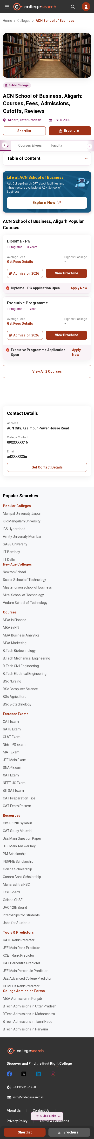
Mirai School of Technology (23, 595)
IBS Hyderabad (14, 529)
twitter (23, 1074)
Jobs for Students (16, 923)
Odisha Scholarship (17, 869)
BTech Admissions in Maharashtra (29, 1014)
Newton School (14, 572)
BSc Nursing (12, 681)
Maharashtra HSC (16, 884)
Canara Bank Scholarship (22, 877)
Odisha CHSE (13, 900)
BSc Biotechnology (17, 704)
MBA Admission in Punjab (22, 998)
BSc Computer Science (20, 689)
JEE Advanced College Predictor (27, 978)
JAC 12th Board (15, 907)
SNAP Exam (12, 767)
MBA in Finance (14, 620)
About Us (14, 1110)
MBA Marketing (15, 643)
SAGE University (15, 544)
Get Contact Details (47, 467)
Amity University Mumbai (22, 536)
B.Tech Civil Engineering (21, 666)
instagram (52, 1074)
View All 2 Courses (47, 371)
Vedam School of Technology (25, 603)
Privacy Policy (17, 1121)
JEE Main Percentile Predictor (25, 971)
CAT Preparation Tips (19, 798)
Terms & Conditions (54, 1121)
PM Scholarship (15, 854)
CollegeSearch (34, 7)
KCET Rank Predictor (18, 955)
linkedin (38, 1074)
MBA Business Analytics (21, 635)
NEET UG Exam (14, 783)
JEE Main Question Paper (22, 838)
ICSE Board (11, 892)
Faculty (56, 145)
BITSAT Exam (13, 790)
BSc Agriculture (15, 697)
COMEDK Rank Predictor (21, 986)
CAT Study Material (17, 831)
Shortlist (24, 131)
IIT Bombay (11, 552)
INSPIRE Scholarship (18, 861)
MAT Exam (11, 752)
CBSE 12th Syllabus (18, 823)
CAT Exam (11, 721)
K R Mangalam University (21, 521)
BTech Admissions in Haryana (25, 1029)
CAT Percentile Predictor (21, 963)
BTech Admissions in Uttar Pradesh (29, 1006)
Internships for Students (21, 915)
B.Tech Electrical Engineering (25, 674)
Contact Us (41, 1110)
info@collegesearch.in (28, 1097)
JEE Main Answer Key (19, 846)
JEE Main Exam (14, 760)
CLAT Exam (11, 737)
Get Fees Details (20, 262)
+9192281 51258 (24, 1087)
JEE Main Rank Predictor (21, 948)
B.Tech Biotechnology (19, 651)
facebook (9, 1074)
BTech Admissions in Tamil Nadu (27, 1021)
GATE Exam (12, 729)
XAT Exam (11, 775)
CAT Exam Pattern (17, 806)
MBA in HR (11, 628)
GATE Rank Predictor (18, 940)
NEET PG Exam (14, 744)
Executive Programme (27, 303)
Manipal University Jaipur (22, 513)
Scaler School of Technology (24, 580)
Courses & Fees (30, 145)
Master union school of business (27, 587)
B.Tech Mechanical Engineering (26, 658)
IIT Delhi (9, 559)
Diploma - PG (18, 241)
